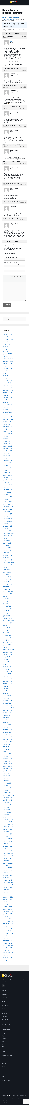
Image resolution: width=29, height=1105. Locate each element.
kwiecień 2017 (7, 606)
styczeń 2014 (7, 700)
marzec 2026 (7, 346)
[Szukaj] (26, 2)
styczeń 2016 (7, 642)
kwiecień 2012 (7, 751)
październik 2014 (8, 679)
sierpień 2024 (7, 393)
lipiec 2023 (6, 424)
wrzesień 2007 (8, 885)
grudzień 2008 (8, 848)
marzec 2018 (7, 579)
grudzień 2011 (7, 761)
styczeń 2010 (7, 817)
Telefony (4, 1008)
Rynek (4, 1051)
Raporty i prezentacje (7, 1055)
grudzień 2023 (8, 412)
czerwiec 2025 (8, 368)
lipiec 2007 (6, 890)
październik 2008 (8, 853)
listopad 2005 (7, 907)
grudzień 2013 (7, 703)
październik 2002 (8, 945)
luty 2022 (6, 465)
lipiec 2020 (6, 511)
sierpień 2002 (7, 948)
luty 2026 (6, 349)
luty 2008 (6, 873)
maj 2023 (6, 429)
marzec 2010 (7, 812)
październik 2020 (8, 504)
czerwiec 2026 (8, 339)
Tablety (4, 1011)
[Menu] (2, 2)
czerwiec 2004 (8, 923)
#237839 (23, 87)
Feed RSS (4, 1100)
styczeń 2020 (7, 526)
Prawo (3, 1066)
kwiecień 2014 (7, 693)
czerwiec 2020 (8, 514)
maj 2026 (6, 342)
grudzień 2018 (7, 557)
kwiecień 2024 (8, 402)
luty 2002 (6, 960)
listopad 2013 (7, 705)
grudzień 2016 (7, 616)
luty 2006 (6, 902)
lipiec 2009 (6, 831)
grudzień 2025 (7, 354)
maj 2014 (6, 691)
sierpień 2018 (7, 567)
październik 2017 (8, 591)
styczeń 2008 (7, 875)
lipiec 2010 (6, 802)
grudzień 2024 (8, 383)
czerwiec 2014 (7, 688)
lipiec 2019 (6, 540)
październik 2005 (8, 909)
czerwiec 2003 (8, 933)
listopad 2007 (7, 880)
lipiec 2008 (6, 860)
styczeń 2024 (7, 409)
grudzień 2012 (7, 732)
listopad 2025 (7, 356)
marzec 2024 (7, 405)
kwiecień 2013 (7, 722)
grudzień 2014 (7, 674)
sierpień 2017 (7, 596)
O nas (3, 1098)
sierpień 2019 (7, 538)
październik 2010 (8, 795)
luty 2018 (6, 582)
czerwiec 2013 (7, 717)
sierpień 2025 (7, 363)
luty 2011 (6, 785)
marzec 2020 (7, 521)
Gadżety (4, 1022)
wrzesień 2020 (8, 506)
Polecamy (4, 997)
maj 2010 (6, 807)
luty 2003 (6, 938)
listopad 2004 (7, 919)
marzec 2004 (7, 928)
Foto (3, 1088)
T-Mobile (4, 1038)
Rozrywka (4, 1083)
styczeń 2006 (7, 904)
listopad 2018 (7, 560)
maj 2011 (6, 778)
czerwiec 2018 (7, 572)
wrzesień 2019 (8, 536)
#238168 (23, 220)
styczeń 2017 (7, 613)
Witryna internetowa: (11, 269)
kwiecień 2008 (8, 868)
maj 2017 (6, 603)
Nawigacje (4, 1016)
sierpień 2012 (7, 742)
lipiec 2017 (6, 599)
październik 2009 (8, 824)
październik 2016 (8, 620)
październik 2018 (8, 562)
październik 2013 (8, 708)
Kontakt (8, 1098)
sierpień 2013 (7, 713)
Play (3, 1036)
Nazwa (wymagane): (10, 257)
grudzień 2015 (7, 645)
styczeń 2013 (7, 729)
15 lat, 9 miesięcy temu (19, 24)
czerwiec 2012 (7, 747)
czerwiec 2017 (7, 601)
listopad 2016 (7, 618)
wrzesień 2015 (7, 652)
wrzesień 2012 (7, 739)
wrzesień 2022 (8, 448)
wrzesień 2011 (7, 768)
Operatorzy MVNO (8, 19)
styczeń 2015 (7, 671)
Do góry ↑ (4, 1102)
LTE (3, 1047)
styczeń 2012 (7, 759)
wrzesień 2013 (8, 710)
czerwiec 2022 (8, 456)
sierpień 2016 (7, 625)
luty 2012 (6, 756)
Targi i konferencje (6, 1060)
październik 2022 (8, 446)
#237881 (23, 203)
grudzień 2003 (8, 931)
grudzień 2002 (8, 940)
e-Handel (4, 1069)
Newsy (4, 990)
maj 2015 (6, 662)
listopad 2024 (7, 385)
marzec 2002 (7, 957)
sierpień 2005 (7, 914)
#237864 (23, 163)
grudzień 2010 (7, 790)
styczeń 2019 (7, 555)
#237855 (23, 126)
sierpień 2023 (7, 422)
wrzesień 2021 (7, 477)
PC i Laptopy (5, 1019)
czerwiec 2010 (7, 805)
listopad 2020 (7, 502)
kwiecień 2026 (8, 344)
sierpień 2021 (7, 480)
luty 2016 (6, 640)
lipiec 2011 (6, 773)
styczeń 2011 (7, 788)
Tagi (25, 1098)
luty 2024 (6, 407)
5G (2, 1044)
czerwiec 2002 (8, 953)
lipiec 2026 (6, 337)
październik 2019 (8, 533)
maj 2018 (6, 574)
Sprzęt (4, 1001)
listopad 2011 (7, 763)
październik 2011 (8, 766)
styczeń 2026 (7, 351)
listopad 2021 (7, 472)
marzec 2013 (7, 725)
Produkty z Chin (6, 1024)
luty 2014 (6, 698)
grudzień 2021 (7, 470)
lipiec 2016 (6, 628)
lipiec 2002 (6, 950)
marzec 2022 (7, 463)
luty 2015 (6, 669)
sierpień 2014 (7, 683)
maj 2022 (6, 458)
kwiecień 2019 (7, 548)
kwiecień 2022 (7, 460)
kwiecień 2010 (7, 810)
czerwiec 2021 (7, 485)
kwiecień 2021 (7, 489)
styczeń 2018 (7, 584)
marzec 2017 (7, 608)
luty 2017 (6, 611)
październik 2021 (8, 475)
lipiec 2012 (6, 744)
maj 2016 (6, 633)
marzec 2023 (7, 434)
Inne (3, 1076)
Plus (3, 1041)
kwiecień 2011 (7, 780)
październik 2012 (8, 737)
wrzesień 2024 (8, 390)
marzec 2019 (7, 550)
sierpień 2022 (7, 451)
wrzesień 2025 (8, 361)
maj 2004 (6, 926)
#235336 (23, 70)
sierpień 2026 (7, 334)
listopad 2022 (7, 443)
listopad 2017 (7, 589)
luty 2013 (6, 727)
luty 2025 (6, 378)
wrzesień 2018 (7, 565)
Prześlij (7, 305)
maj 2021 (6, 487)
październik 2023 (8, 417)
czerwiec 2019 (7, 543)
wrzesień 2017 (7, 594)
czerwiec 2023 (8, 426)
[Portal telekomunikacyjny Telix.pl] (14, 2)
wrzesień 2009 (8, 826)
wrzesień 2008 (8, 856)
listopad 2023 (7, 414)
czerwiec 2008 (8, 863)
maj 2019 (6, 545)
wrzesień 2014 (8, 681)
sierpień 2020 (7, 509)
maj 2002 (6, 955)
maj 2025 (6, 371)
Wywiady (4, 1063)
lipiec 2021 (6, 482)
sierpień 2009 (7, 829)
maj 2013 (6, 720)
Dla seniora (4, 1013)
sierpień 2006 (7, 899)
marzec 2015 (7, 666)
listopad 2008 (7, 851)
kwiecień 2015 (7, 664)
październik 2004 (8, 921)
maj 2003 (6, 936)
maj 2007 (6, 892)
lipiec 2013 (6, 715)
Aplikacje (4, 1085)
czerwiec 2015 (7, 659)
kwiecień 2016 (7, 635)
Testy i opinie (5, 1005)
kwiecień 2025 (7, 373)
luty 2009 (6, 843)
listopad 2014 (7, 676)
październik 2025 (8, 359)
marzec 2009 (7, 841)
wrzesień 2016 (8, 623)
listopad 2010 (7, 793)
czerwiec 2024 (8, 397)
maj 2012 (6, 749)
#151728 (23, 36)
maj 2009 (6, 836)
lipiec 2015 (6, 657)
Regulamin (20, 1098)
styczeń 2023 (7, 439)
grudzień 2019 (7, 528)
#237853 (23, 108)
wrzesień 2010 (8, 797)
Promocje (4, 994)
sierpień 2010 (7, 800)
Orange (4, 1033)
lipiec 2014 (6, 686)
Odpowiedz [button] (5, 37)
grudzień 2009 (8, 819)
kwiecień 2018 (7, 577)
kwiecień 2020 (8, 519)
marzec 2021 (7, 492)
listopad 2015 (7, 647)
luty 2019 (6, 553)
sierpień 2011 (7, 771)
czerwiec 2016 (7, 630)
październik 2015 (8, 650)
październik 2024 (8, 388)
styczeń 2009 (7, 846)
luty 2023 (6, 436)
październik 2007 (8, 882)
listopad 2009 (7, 822)
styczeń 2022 (7, 468)
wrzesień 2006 (8, 897)
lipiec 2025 (6, 366)
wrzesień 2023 (8, 419)
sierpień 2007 (7, 887)
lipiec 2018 (6, 569)
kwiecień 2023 (8, 431)
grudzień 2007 (8, 877)
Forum (9, 18)
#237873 (23, 184)
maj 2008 (6, 865)
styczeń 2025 (7, 380)
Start (4, 18)
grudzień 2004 (8, 916)
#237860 (23, 146)
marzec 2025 (7, 375)
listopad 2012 (7, 734)
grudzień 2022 (7, 441)
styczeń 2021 (7, 497)
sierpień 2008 (7, 858)
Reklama (4, 1071)
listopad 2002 (7, 943)
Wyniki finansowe (6, 1058)
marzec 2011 (7, 783)
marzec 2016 (7, 637)
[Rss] (3, 985)
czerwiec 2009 (8, 834)
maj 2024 (6, 400)
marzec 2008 (7, 870)
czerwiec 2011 (7, 776)
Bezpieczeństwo (6, 1080)
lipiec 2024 (6, 395)
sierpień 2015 (7, 654)
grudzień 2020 (8, 499)
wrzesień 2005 (8, 911)
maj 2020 (6, 516)
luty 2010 (6, 814)
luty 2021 (6, 494)
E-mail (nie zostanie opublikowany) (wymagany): (13, 263)
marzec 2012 (7, 754)
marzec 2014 (7, 696)
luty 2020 (6, 523)
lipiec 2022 (6, 453)
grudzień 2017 (7, 586)
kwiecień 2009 (8, 839)
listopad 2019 (7, 531)
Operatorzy (15, 18)
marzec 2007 (7, 894)
